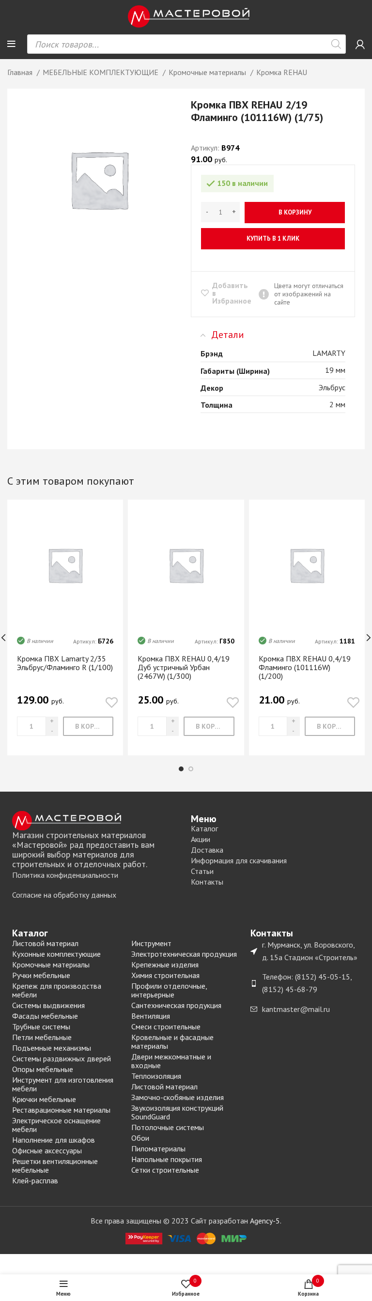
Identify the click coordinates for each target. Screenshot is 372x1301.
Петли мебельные (42, 1037)
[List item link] (96, 875)
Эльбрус (332, 387)
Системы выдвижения (48, 1005)
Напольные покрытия (166, 1159)
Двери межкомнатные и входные (171, 1061)
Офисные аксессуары (47, 1150)
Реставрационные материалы (61, 1109)
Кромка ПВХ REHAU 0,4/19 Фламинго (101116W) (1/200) (305, 667)
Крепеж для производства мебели (56, 990)
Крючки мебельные (44, 1099)
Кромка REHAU (281, 72)
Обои (140, 1137)
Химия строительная (165, 975)
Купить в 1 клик (273, 238)
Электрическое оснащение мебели (56, 1124)
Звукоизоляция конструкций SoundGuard (177, 1112)
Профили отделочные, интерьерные (169, 990)
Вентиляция (150, 1015)
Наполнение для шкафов (53, 1139)
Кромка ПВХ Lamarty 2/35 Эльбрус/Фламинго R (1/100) (65, 663)
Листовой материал (45, 943)
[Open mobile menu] (11, 44)
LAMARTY (328, 353)
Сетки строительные (165, 1169)
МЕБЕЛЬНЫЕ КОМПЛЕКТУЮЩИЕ (101, 72)
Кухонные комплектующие (56, 953)
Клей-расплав (35, 1180)
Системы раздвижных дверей (61, 1058)
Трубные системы (41, 1026)
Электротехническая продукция (184, 953)
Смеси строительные (166, 1026)
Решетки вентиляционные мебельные (55, 1165)
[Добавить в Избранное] (111, 703)
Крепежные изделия (165, 964)
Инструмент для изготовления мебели (62, 1084)
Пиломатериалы (158, 1148)
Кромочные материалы (208, 72)
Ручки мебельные (41, 975)
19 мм (335, 370)
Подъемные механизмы (51, 1047)
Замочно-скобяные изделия (177, 1097)
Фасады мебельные (45, 1015)
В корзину (295, 212)
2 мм (337, 404)
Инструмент (151, 943)
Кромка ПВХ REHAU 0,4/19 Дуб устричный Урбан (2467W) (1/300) (184, 667)
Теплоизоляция (156, 1075)
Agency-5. (265, 1220)
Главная (20, 72)
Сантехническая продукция (176, 1005)
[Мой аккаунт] (360, 44)
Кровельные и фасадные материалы (172, 1041)
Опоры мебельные (42, 1069)
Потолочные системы (167, 1127)
